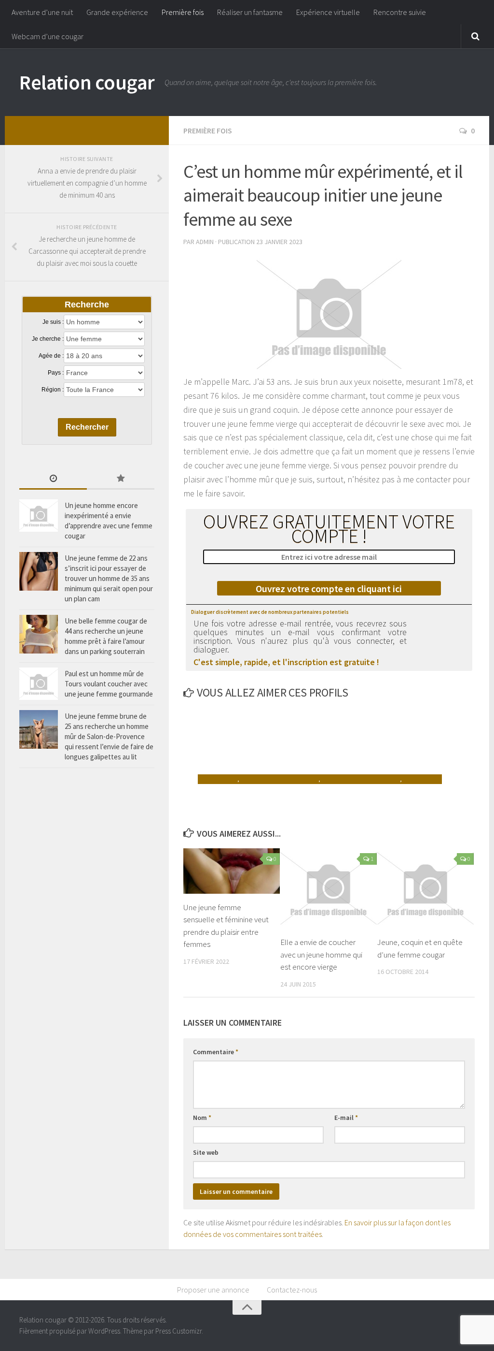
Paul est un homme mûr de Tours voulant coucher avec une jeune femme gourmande (109, 683)
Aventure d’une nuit (42, 12)
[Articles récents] (53, 479)
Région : (52, 389)
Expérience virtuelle (328, 12)
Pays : (56, 372)
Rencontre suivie (399, 12)
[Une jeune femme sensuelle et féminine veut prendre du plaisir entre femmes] (231, 871)
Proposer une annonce (213, 1289)
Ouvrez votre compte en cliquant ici (329, 588)
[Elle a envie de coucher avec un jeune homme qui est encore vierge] (328, 888)
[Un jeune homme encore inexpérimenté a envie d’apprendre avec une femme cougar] (38, 515)
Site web (206, 1152)
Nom (202, 1117)
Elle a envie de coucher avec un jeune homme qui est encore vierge (321, 954)
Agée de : (51, 355)
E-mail (346, 1117)
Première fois (183, 12)
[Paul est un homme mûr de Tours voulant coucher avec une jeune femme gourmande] (38, 684)
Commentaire (215, 1051)
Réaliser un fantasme (250, 12)
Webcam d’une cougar (47, 36)
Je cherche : (48, 338)
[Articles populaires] (120, 479)
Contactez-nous (292, 1289)
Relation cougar (87, 82)
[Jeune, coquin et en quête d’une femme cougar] (425, 888)
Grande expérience (117, 12)
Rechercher (87, 427)
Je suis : (53, 322)
